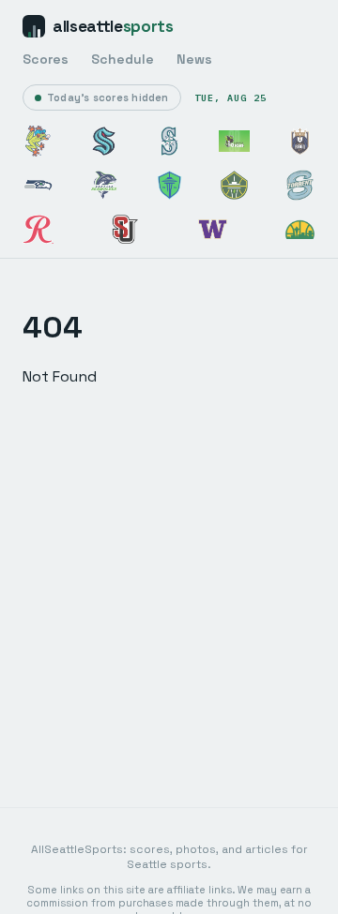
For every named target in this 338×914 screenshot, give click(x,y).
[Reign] (299, 141)
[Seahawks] (38, 185)
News (194, 59)
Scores (46, 59)
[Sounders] (169, 185)
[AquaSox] (38, 141)
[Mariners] (169, 141)
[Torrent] (299, 185)
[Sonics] (299, 229)
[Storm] (234, 185)
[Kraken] (103, 141)
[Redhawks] (125, 229)
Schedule (122, 59)
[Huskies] (212, 229)
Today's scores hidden (108, 97)
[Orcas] (234, 141)
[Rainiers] (38, 229)
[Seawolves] (103, 185)
